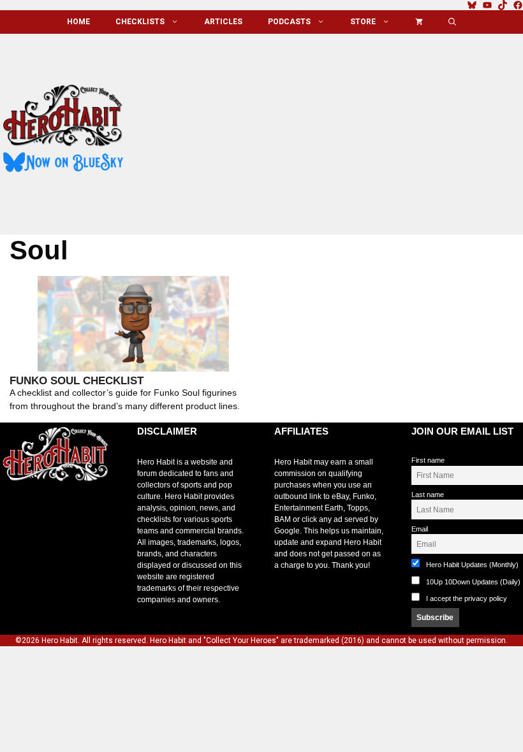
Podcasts (289, 21)
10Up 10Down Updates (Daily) (472, 582)
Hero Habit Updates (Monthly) (471, 564)
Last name (427, 494)
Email (419, 529)
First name (428, 460)
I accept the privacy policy (466, 598)
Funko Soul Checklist (77, 381)
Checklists (140, 21)
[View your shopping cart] (419, 22)
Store (363, 21)
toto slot (13, 511)
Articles (223, 21)
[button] (452, 22)
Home (78, 21)
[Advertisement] (333, 129)
